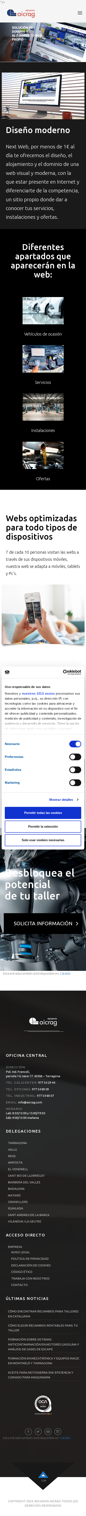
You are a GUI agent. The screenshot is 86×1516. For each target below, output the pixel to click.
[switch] (75, 757)
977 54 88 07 (45, 1095)
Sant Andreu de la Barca (28, 1215)
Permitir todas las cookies (43, 813)
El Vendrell (18, 1169)
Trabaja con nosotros (30, 1278)
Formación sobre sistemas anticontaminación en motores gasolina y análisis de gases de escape (43, 1344)
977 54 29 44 (46, 1082)
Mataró (14, 1195)
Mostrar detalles (61, 799)
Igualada (15, 1208)
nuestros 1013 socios (38, 693)
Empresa (15, 1247)
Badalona (16, 1188)
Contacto (19, 1285)
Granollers (18, 1202)
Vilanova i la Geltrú (24, 1221)
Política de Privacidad (30, 1258)
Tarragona (17, 1143)
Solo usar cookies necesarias (43, 840)
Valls (12, 1149)
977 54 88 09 (40, 1089)
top (43, 1480)
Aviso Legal (20, 1252)
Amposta (15, 1162)
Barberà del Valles (24, 1182)
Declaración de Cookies (31, 1265)
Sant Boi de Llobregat (26, 1175)
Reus (12, 1156)
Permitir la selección (43, 826)
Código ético (21, 1271)
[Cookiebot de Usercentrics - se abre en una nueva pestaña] (63, 672)
